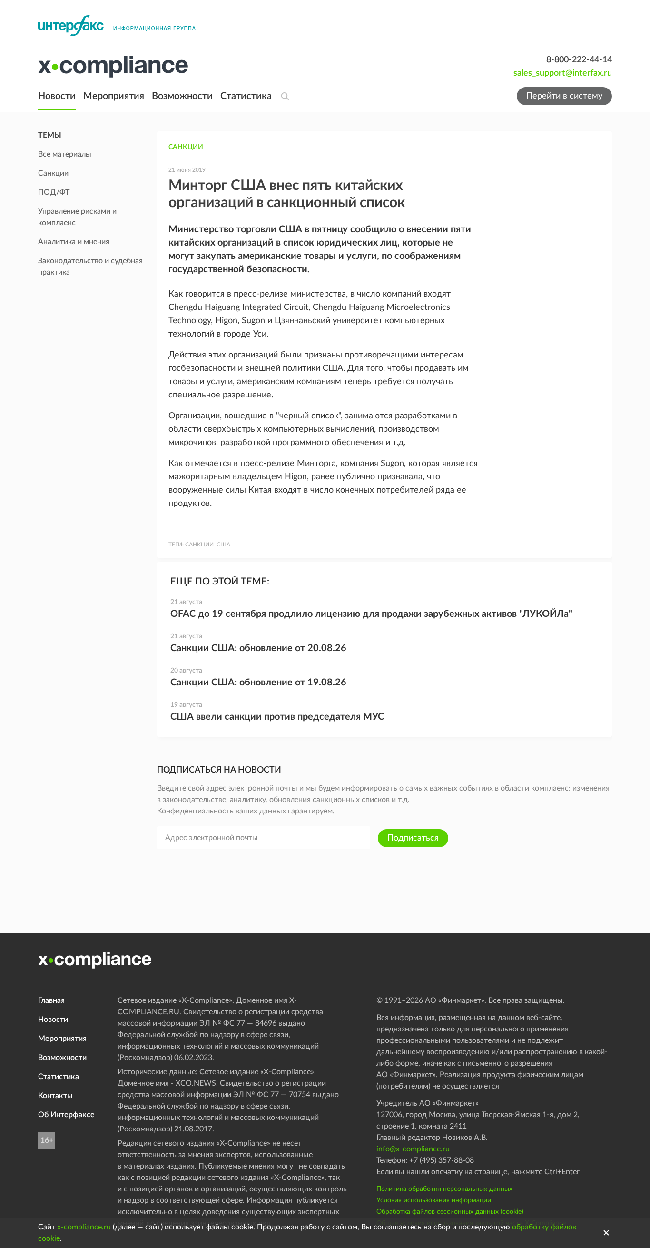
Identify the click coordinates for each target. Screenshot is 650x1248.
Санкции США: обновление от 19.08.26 (258, 682)
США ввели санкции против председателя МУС (277, 717)
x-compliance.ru (84, 1227)
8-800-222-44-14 (579, 60)
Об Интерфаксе (66, 1115)
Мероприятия (113, 96)
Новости (57, 96)
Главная (51, 1000)
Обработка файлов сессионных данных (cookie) (449, 1211)
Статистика (246, 96)
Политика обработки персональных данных (444, 1189)
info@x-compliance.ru (413, 1149)
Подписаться (413, 838)
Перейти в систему (564, 96)
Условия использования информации (433, 1200)
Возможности (182, 96)
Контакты (55, 1095)
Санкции (185, 147)
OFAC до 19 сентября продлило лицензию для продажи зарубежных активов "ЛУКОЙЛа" (371, 614)
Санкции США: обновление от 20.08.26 (258, 648)
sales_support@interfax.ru (562, 73)
